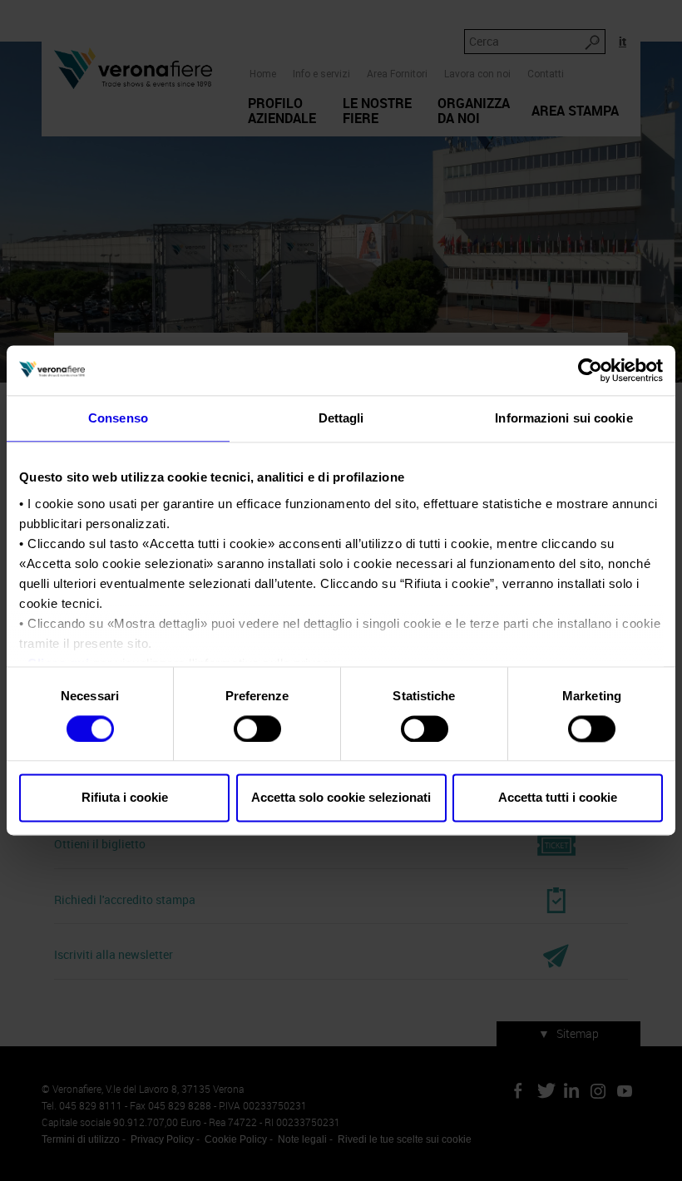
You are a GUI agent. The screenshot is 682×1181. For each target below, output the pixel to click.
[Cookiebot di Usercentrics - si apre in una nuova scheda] (590, 370)
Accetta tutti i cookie (557, 798)
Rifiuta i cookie (125, 798)
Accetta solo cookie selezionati (341, 798)
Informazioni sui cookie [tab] (563, 418)
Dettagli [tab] (341, 418)
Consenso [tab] (118, 418)
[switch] (257, 728)
